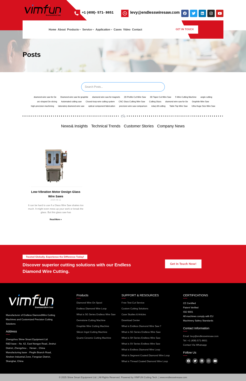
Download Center (130, 320)
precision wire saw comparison (133, 106)
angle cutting (206, 97)
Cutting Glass (155, 101)
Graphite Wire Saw (200, 101)
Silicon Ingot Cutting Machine (91, 332)
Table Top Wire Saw (179, 106)
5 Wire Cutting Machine (185, 97)
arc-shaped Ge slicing (47, 101)
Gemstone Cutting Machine (90, 320)
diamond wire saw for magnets (106, 97)
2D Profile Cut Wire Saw (135, 97)
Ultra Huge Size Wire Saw (203, 106)
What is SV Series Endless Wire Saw (140, 343)
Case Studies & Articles (133, 314)
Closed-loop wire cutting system (100, 101)
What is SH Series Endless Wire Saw (140, 337)
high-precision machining (42, 106)
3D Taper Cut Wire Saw (160, 97)
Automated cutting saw (71, 101)
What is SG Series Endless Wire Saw (95, 314)
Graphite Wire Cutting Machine (92, 326)
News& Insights (74, 126)
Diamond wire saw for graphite (74, 97)
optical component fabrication (101, 106)
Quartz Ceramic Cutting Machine (93, 337)
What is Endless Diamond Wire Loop (140, 349)
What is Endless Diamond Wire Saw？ (141, 326)
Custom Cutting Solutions (134, 308)
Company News (171, 126)
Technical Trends (105, 126)
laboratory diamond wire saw (71, 106)
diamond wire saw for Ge (45, 97)
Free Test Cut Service (132, 302)
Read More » (56, 219)
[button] (80, 29)
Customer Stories (139, 126)
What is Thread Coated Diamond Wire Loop (144, 361)
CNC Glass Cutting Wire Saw (132, 101)
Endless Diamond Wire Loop (91, 308)
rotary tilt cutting (158, 106)
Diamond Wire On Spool (89, 302)
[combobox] (123, 87)
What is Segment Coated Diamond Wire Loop (145, 355)
